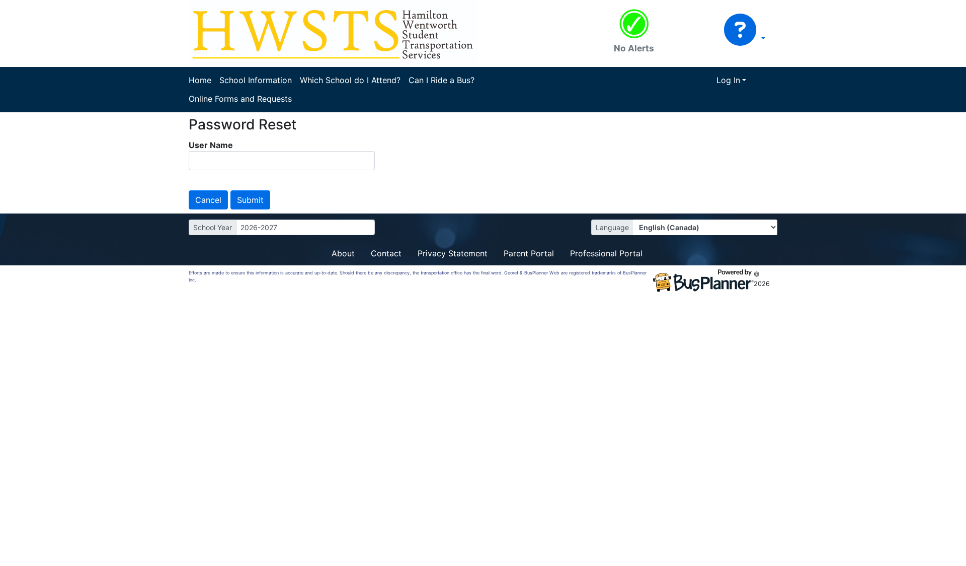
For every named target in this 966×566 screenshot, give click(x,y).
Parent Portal (529, 253)
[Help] (744, 39)
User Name (211, 145)
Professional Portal (606, 253)
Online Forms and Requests (240, 99)
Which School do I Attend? (350, 80)
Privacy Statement (453, 253)
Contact (386, 253)
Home (200, 80)
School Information (255, 80)
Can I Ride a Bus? (441, 80)
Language (612, 227)
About (343, 253)
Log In (728, 80)
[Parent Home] (333, 33)
